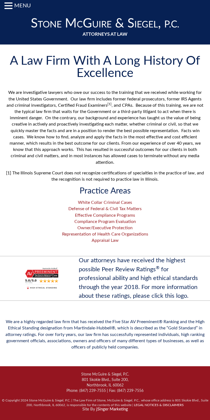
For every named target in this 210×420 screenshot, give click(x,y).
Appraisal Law (105, 240)
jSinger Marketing (112, 409)
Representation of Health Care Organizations (105, 234)
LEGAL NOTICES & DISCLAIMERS (159, 405)
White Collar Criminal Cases (105, 202)
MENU (22, 5)
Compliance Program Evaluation (105, 221)
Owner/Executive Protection (105, 228)
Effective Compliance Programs (105, 215)
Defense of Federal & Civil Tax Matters (105, 209)
